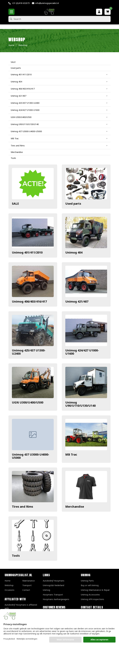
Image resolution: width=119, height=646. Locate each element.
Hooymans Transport (53, 594)
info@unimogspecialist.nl (47, 3)
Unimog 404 (73, 252)
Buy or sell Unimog (90, 585)
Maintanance (28, 580)
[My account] (99, 12)
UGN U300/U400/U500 (27, 402)
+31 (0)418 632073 (21, 3)
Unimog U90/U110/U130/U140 (80, 404)
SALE (15, 204)
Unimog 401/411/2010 (27, 252)
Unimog (46, 590)
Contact (26, 590)
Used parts (73, 204)
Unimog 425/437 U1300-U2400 (28, 351)
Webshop (9, 585)
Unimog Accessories (90, 594)
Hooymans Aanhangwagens (56, 599)
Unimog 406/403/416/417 (29, 301)
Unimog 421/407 (76, 301)
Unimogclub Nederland (53, 585)
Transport (27, 585)
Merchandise (74, 507)
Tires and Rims (22, 507)
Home (7, 580)
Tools (16, 556)
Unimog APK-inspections (92, 599)
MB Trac (71, 454)
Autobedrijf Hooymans (53, 580)
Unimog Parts (87, 580)
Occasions (9, 590)
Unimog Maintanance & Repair (95, 590)
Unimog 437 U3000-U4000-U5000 (30, 456)
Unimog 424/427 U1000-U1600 (82, 351)
